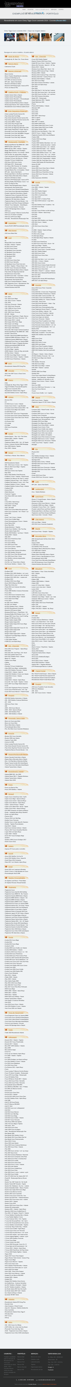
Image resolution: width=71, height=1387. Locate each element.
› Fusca (6, 1069)
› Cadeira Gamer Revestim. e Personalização (16, 99)
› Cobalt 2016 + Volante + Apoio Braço (14, 680)
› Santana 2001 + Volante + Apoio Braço (15, 1209)
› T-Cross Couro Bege (10, 1240)
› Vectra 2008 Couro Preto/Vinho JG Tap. (42, 172)
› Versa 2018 (34, 654)
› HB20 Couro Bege (36, 340)
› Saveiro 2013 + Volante (11, 1201)
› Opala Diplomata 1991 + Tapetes (40, 100)
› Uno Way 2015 (8, 560)
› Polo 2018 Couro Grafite (11, 1160)
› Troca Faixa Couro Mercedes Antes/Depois (16, 191)
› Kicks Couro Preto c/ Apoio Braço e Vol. (42, 633)
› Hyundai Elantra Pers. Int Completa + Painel (16, 170)
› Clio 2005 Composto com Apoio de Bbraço (16, 810)
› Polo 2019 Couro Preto (10, 1170)
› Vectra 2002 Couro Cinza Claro (40, 170)
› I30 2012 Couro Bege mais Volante (41, 358)
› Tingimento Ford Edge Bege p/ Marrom (15, 635)
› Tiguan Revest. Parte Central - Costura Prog (16, 1258)
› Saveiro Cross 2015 (10, 1203)
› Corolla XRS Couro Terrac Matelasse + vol (16, 959)
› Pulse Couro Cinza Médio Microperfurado (16, 509)
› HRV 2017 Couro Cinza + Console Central (43, 249)
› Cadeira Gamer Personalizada (13, 97)
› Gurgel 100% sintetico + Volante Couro (15, 168)
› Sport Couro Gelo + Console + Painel (41, 515)
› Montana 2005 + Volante (38, 73)
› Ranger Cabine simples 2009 (12, 620)
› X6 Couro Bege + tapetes (11, 349)
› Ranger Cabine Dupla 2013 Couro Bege (15, 624)
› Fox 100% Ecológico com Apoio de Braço (15, 1059)
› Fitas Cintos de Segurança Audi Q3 (14, 125)
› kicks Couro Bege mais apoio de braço (42, 627)
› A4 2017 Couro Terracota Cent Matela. (15, 268)
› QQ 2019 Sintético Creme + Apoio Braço (15, 392)
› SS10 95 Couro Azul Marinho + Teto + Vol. (43, 131)
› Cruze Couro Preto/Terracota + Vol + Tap (15, 689)
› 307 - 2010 (7, 702)
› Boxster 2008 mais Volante (12, 738)
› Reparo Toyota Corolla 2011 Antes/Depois (16, 763)
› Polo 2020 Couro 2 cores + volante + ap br (16, 1172)
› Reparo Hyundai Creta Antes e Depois (15, 757)
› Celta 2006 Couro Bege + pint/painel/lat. (15, 668)
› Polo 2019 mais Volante (11, 1166)
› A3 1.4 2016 (8, 258)
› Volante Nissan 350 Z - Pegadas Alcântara (16, 776)
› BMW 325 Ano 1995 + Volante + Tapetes (15, 148)
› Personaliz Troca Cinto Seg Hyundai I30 (15, 131)
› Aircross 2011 (8, 400)
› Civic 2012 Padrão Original (38, 191)
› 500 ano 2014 (8, 468)
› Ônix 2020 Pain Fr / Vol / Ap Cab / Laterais (43, 90)
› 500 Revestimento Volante (11, 463)
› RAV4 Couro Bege (9, 988)
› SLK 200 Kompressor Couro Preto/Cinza (42, 562)
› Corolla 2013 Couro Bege (11, 944)
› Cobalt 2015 (8, 678)
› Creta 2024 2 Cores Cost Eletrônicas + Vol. (43, 297)
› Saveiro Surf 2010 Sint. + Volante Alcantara (16, 1197)
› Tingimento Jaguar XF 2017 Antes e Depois (43, 402)
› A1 (5, 240)
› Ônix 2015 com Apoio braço (39, 84)
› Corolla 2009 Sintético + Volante (13, 950)
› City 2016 (34, 208)
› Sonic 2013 (34, 109)
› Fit (32, 228)
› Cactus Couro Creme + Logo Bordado (15, 406)
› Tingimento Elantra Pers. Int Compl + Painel (16, 905)
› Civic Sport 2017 (36, 197)
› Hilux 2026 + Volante (10, 979)
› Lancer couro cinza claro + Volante (41, 587)
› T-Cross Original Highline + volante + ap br (16, 1236)
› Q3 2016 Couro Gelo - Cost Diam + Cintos (16, 275)
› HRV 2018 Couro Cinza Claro (39, 255)
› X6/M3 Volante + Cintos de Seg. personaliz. (16, 351)
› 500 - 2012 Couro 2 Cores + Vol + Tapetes (16, 465)
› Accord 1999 (35, 185)
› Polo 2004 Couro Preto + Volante (13, 1147)
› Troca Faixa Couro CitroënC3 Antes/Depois (16, 189)
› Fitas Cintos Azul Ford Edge (12, 116)
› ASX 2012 (34, 575)
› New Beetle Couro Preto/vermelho (14, 1139)
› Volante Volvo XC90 (10, 780)
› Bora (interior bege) (10, 1049)
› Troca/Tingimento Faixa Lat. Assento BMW (16, 1015)
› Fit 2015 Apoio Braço (37, 236)
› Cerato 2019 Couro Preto (38, 475)
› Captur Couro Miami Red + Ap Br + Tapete (16, 806)
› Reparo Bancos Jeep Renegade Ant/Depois (43, 417)
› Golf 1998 (7, 1100)
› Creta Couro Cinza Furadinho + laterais (42, 313)
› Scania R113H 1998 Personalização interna (16, 226)
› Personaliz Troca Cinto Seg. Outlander (15, 137)
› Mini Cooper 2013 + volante (12, 320)
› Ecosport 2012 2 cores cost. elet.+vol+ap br (16, 575)
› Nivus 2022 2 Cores (10, 1141)
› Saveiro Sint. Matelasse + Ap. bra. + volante (16, 1186)
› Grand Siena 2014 (9, 523)
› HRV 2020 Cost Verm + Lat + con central (42, 259)
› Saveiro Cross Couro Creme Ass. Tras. (15, 1195)
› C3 (5, 402)
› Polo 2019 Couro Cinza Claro (12, 1162)
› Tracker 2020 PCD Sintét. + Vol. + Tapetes (43, 148)
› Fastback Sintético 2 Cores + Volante (14, 484)
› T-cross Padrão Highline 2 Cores (13, 1217)
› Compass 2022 (35, 411)
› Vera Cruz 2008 (35, 385)
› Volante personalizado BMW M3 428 (14, 345)
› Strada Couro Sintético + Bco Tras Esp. (15, 529)
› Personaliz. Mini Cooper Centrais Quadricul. (16, 329)
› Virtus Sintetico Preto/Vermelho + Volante (15, 1265)
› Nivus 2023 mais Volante (11, 1143)
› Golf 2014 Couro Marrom (11, 1112)
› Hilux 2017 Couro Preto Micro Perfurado (15, 987)
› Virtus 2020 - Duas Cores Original (13, 1271)
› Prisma (33, 104)
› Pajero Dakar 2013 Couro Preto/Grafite (42, 602)
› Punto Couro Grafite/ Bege (11, 519)
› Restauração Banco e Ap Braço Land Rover (16, 174)
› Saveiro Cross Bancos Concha (13, 1191)
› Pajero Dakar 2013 (36, 600)
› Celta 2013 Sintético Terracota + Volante (15, 670)
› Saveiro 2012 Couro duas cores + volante (16, 1199)
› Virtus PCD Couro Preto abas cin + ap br (15, 1267)
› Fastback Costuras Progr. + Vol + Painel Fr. (16, 480)
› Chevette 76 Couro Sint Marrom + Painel (15, 158)
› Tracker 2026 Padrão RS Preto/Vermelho (42, 162)
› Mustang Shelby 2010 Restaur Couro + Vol (16, 614)
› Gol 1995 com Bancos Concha (13, 1088)
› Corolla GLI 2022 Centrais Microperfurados (16, 957)
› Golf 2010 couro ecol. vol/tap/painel (14, 1108)
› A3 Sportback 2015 (9, 256)
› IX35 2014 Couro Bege (37, 363)
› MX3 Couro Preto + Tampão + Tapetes (42, 531)
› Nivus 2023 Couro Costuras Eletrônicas (15, 1145)
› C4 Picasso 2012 (9, 421)
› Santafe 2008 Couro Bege (38, 371)
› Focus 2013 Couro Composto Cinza (14, 594)
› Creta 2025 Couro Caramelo (39, 305)
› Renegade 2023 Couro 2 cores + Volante (42, 438)
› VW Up (6, 1317)
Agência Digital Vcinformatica (49, 1384)
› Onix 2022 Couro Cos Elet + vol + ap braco (43, 94)
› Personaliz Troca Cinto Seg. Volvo (13, 135)
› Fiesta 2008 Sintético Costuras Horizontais (16, 590)
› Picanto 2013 (35, 452)
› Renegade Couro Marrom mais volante (42, 431)
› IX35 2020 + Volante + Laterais (40, 367)
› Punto (6, 515)
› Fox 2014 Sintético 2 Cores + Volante (14, 1061)
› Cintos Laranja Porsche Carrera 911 (14, 114)
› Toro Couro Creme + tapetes (12, 546)
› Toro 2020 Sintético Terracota (12, 552)
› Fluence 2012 (8, 816)
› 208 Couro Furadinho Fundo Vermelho (42, 687)
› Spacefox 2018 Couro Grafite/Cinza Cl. (15, 1211)
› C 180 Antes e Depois (37, 544)
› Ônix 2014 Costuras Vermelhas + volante (42, 82)
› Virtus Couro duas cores (11, 1263)
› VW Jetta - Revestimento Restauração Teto (16, 218)
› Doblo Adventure (9, 492)
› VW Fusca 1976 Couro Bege (12, 216)
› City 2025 (34, 216)
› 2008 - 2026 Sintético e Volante (13, 713)
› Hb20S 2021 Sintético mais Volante (41, 334)
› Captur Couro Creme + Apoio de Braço (15, 800)
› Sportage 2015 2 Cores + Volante (40, 461)
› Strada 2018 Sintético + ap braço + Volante (16, 533)
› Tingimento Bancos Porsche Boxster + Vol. (16, 201)
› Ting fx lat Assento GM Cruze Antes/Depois (16, 156)
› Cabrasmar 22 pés (9, 66)
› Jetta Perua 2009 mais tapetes (13, 1121)
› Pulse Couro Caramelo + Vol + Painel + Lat (16, 511)
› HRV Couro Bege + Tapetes (39, 245)
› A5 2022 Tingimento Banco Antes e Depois (16, 270)
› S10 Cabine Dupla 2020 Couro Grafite (42, 127)
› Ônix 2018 (34, 86)
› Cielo (6, 383)
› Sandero (7, 837)
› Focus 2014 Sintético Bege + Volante (14, 596)
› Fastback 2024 (8, 488)
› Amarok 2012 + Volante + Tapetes (13, 1040)
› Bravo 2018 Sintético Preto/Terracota (14, 474)
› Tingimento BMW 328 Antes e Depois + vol (16, 337)
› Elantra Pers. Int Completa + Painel (41, 330)
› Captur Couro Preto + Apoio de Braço (14, 808)
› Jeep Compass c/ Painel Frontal (13, 1306)
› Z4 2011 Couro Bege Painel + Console (15, 355)
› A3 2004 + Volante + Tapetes (12, 244)
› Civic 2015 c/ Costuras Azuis (39, 195)
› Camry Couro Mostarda (11, 973)
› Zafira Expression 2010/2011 (39, 178)
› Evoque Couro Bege (37, 501)
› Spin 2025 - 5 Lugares (37, 121)
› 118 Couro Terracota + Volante (13, 304)
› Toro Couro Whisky (9, 542)
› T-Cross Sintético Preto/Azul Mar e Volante (16, 1215)
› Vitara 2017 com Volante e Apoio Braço (15, 862)
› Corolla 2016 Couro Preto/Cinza (13, 953)
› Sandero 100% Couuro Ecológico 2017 (15, 839)
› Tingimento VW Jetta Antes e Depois (14, 199)
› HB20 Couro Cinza (36, 338)
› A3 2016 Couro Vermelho (11, 262)
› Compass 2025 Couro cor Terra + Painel (42, 413)
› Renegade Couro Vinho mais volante (41, 433)
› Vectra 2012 (34, 176)
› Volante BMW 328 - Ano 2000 (12, 774)
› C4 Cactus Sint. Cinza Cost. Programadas (16, 413)
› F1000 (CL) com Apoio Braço (12, 641)
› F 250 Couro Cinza (9, 637)
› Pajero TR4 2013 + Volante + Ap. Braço (42, 608)
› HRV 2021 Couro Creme (38, 263)
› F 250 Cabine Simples (10, 639)
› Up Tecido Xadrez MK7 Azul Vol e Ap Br (15, 1289)
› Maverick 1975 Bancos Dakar (12, 83)
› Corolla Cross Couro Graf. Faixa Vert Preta (16, 961)
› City (32, 202)
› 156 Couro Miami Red (10, 233)
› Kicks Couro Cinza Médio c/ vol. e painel (42, 639)
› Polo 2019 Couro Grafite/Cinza (13, 1168)
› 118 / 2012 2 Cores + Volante (12, 300)
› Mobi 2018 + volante (10, 505)
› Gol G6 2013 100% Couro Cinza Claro (15, 1096)
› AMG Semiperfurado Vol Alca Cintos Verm (43, 539)
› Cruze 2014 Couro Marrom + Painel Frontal (16, 691)
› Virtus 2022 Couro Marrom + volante (14, 1273)
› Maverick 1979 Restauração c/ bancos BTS (16, 85)
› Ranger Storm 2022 (10, 631)
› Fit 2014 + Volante (36, 232)
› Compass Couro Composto (39, 415)
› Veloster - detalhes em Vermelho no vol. (42, 379)
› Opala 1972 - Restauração (38, 98)
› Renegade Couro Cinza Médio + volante (42, 425)
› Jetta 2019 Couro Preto (11, 1127)
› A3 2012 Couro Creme (10, 246)
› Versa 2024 (34, 658)
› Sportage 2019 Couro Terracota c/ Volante (43, 467)
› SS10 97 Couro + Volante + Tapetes (41, 133)
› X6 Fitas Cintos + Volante (11, 353)
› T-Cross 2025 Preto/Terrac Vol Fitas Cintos (16, 1250)
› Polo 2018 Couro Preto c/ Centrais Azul (15, 1158)
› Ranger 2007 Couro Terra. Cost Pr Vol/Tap (16, 616)
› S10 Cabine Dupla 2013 (38, 123)
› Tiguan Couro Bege (10, 1259)
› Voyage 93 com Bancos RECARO (13, 1275)
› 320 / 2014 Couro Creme (11, 310)
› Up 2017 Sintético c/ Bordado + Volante (15, 1285)
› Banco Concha (8, 74)
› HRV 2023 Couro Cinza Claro (39, 269)
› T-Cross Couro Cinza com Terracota (14, 1230)
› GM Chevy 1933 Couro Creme (13, 162)
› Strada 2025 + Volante (10, 534)
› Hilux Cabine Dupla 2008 (11, 981)
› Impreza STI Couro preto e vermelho (14, 849)
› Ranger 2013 (8, 626)
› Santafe (33, 369)
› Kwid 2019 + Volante (10, 826)
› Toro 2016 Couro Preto (10, 544)
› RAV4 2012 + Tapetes (10, 994)
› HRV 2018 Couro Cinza (38, 253)
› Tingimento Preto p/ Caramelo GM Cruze (15, 195)
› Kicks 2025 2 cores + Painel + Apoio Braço (43, 641)
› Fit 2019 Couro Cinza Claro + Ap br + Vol (42, 243)
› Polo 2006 (7, 1149)
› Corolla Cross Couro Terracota (13, 963)
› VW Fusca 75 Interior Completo (13, 214)
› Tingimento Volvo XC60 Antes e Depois (15, 929)
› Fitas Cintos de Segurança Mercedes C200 (16, 127)
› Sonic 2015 (34, 113)
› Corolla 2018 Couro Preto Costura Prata (15, 955)
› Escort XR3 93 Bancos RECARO (13, 583)
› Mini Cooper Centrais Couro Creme (14, 326)
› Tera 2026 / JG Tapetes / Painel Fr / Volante (16, 1213)
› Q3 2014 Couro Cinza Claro (12, 273)
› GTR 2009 (34, 615)
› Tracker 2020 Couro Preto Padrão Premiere (43, 156)
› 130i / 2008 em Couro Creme (12, 308)
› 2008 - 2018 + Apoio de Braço (12, 710)
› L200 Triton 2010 (36, 591)
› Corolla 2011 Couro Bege (11, 940)
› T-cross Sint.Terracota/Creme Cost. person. (16, 1222)
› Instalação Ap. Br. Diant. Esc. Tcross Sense (16, 59)
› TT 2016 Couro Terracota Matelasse (14, 285)
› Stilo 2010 (7, 536)
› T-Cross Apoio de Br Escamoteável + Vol (15, 1246)
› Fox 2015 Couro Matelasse (12, 1063)
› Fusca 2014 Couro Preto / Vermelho (14, 1081)
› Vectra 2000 (34, 166)
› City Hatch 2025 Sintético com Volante (42, 220)
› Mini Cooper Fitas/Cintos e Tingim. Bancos (16, 129)
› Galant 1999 (35, 583)
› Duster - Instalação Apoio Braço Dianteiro (16, 812)
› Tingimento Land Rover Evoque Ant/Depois (16, 203)
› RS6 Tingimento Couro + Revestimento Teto (16, 283)
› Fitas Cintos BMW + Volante (12, 121)
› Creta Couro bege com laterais (40, 317)
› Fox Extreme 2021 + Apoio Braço (13, 1067)
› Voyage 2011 (8, 1279)
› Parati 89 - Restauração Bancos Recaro (15, 1178)
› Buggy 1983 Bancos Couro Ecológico (14, 150)
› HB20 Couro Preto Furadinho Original (41, 346)
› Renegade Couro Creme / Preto (40, 427)
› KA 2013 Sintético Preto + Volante (13, 606)
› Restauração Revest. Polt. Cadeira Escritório (16, 104)
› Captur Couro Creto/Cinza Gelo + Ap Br (15, 797)
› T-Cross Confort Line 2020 (11, 1242)
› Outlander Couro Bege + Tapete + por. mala (43, 596)
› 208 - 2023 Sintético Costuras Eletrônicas (16, 700)
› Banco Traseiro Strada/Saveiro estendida (15, 76)
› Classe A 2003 (35, 542)
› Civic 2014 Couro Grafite (38, 193)
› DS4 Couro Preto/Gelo (10, 427)
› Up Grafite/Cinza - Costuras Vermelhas (15, 1283)
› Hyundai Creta (8, 1304)
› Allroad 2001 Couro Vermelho (12, 242)
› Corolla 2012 (8, 942)
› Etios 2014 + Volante (10, 975)
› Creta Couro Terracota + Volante (40, 319)
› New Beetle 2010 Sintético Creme (13, 1135)
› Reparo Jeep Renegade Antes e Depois (15, 185)
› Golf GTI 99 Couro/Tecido (11, 1102)
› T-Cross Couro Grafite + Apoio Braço (14, 1228)
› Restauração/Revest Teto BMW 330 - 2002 (16, 144)
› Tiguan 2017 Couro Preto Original (13, 1256)
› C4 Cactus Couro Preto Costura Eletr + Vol (16, 407)
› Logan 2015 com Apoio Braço (12, 831)
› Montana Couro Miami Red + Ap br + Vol (42, 69)
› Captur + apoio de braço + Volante (14, 804)
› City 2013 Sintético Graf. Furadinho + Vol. (43, 204)
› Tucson (33, 391)
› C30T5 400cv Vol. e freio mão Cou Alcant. (16, 1327)
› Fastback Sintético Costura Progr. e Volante (16, 486)
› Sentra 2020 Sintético (37, 651)
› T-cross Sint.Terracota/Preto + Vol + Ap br (16, 1221)
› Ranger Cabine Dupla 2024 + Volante (14, 633)
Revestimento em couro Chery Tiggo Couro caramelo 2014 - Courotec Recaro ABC (35, 20)
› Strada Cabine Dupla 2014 (11, 531)
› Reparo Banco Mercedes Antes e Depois (15, 175)
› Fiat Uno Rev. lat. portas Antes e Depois (15, 154)
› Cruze (6, 685)
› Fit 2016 (33, 239)
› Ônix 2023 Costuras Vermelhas (40, 96)
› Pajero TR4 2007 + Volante (39, 606)
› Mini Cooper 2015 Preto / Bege (13, 322)
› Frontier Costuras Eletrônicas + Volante (42, 619)
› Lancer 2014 (35, 589)
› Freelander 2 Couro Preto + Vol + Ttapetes (43, 507)
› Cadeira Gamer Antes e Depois (13, 95)
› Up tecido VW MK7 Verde (11, 1294)
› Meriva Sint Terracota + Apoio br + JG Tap (43, 65)
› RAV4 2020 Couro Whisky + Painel (14, 996)
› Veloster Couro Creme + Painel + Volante (42, 381)
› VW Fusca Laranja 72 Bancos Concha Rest (16, 212)
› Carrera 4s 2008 (9, 742)
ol (26, 952)
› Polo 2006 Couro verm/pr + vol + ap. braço (16, 1151)
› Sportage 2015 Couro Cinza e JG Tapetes (43, 463)
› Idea (5, 500)
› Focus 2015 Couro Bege (11, 598)
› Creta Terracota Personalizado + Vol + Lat (43, 326)
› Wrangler (34, 444)
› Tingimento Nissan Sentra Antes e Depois (16, 919)
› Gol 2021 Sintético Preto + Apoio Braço (15, 1098)
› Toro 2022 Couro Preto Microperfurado (15, 554)
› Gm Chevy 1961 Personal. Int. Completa (15, 166)
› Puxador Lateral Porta (10, 333)
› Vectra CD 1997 (36, 164)
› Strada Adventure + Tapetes (12, 527)
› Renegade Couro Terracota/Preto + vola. (42, 419)
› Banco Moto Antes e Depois (12, 725)
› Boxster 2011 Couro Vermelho (12, 736)
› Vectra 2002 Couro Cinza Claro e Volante (42, 168)
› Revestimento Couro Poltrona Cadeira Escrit (16, 106)
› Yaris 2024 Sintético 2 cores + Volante (15, 1006)
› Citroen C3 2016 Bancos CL (12, 78)
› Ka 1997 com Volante (10, 604)
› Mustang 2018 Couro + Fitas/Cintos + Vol (15, 612)
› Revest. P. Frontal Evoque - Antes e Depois (43, 499)
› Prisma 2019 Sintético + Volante (40, 106)
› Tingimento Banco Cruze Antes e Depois (15, 909)
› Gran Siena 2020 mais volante (13, 496)
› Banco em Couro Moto (10, 723)
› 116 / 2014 (7, 296)
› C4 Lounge (7, 423)
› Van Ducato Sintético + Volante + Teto (14, 564)
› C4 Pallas (7, 425)
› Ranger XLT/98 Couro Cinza (12, 618)
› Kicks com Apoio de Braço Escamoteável (42, 635)
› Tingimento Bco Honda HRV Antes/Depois (43, 278)
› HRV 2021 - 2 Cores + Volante (39, 261)
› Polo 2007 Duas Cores (10, 1153)
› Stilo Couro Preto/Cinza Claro (12, 538)
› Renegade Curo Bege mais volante (41, 423)
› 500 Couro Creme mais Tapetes (13, 470)
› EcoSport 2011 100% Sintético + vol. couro (16, 573)
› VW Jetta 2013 (8, 1314)
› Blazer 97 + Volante (10, 658)
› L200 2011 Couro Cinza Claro (39, 593)
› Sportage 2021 (35, 471)
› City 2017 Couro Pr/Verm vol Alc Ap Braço (43, 210)
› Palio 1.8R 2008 (9, 507)
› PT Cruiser (7, 375)
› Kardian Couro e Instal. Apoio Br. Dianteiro (16, 822)
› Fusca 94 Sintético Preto (11, 1077)
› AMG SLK (34, 540)
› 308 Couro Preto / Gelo (11, 704)
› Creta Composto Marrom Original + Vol (42, 315)
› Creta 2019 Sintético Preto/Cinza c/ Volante (43, 293)
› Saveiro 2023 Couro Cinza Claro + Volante (16, 1205)
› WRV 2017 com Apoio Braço (39, 280)
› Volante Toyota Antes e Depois (13, 767)
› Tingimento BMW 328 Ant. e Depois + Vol (15, 897)
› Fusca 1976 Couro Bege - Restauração (15, 1075)
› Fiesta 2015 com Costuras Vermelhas (15, 587)
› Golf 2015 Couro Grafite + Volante (14, 1117)
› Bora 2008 (7, 1048)
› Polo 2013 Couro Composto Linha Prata (15, 1156)
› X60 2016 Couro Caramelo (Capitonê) (42, 524)
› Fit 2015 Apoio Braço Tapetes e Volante (42, 237)
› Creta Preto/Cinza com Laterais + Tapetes (43, 323)
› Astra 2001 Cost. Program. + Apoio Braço (15, 648)
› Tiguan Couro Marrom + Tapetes (13, 1261)
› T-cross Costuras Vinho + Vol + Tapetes (15, 1219)
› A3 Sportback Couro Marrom (12, 252)
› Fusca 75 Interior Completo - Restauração (16, 1073)
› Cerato (33, 473)
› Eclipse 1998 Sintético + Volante (40, 581)
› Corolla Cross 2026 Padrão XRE (13, 971)
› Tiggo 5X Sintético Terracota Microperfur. (15, 386)
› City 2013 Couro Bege (37, 206)
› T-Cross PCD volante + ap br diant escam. (16, 1234)
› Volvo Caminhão (9, 1310)
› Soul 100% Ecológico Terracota (40, 457)
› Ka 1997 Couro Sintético (11, 602)
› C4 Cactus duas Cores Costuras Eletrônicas (16, 415)
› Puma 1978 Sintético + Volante (13, 789)
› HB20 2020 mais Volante (38, 344)
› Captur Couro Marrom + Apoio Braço (14, 802)
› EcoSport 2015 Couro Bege (12, 581)
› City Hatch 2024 (36, 218)
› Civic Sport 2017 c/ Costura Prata (40, 199)
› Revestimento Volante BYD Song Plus (15, 366)
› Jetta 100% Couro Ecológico (12, 1129)
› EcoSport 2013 (8, 579)
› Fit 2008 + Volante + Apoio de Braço (41, 230)
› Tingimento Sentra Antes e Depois (40, 652)
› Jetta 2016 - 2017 (9, 1125)
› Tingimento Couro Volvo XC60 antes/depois (16, 931)
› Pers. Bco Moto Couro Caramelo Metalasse (16, 729)
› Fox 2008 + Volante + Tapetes (12, 1055)
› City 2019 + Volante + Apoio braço (40, 212)
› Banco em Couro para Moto (12, 721)
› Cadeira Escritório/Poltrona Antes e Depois (16, 102)
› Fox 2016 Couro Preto (10, 1065)
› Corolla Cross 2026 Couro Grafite (13, 969)
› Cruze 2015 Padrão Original (39, 59)
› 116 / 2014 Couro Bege (11, 298)
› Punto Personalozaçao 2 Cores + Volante (15, 521)
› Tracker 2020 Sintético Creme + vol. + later (43, 152)
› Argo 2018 (7, 472)
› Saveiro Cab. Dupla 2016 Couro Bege (15, 1189)
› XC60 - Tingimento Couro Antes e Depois (15, 1331)
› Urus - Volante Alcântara (38, 492)
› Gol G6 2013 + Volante (10, 1094)
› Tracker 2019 (35, 141)
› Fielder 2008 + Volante (10, 977)
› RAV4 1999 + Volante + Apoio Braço (14, 990)
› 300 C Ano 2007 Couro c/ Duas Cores (15, 373)
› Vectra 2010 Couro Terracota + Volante (42, 174)
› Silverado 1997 (35, 108)
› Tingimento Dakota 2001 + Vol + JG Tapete (16, 442)
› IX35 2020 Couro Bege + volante (40, 365)
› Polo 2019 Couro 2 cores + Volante (14, 1164)
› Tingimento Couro (9, 890)
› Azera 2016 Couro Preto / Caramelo (41, 288)
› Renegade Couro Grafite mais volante (42, 429)
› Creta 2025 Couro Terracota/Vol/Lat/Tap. (42, 307)
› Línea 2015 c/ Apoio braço (11, 501)
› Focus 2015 (7, 600)
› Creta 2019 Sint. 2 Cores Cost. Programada (43, 291)
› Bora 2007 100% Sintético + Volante (14, 1046)
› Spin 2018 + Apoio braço (38, 115)
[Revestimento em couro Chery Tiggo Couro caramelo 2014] (9, 40)
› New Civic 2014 (35, 274)
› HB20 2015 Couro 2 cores (38, 342)
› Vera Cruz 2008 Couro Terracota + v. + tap (43, 387)
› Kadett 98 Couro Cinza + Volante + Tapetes (43, 63)
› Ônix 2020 (34, 88)
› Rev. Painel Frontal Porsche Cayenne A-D (43, 675)
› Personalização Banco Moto (12, 727)
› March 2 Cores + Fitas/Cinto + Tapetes (42, 647)
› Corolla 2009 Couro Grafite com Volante (15, 948)
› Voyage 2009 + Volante (11, 1277)
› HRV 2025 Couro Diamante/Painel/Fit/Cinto (43, 272)
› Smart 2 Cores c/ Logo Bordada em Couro (16, 871)
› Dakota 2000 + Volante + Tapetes (13, 438)
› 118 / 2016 (7, 302)
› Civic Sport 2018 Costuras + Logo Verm (42, 200)
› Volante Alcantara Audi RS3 (12, 287)
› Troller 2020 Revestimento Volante (14, 1032)
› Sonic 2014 (34, 111)
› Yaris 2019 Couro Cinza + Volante (13, 1004)
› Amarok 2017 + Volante (11, 1044)
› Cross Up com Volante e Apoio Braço (14, 1053)
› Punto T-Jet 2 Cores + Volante (12, 517)
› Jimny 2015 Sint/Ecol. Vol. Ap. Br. (13, 856)
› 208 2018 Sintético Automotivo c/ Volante (15, 698)
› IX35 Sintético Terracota (38, 361)
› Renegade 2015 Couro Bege (39, 421)
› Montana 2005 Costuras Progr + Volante (42, 71)
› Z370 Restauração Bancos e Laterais (41, 666)
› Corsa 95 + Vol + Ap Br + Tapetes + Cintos (16, 682)
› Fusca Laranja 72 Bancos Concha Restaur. (16, 1071)
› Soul (32, 454)
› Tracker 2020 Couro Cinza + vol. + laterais (43, 146)
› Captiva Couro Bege (10, 660)
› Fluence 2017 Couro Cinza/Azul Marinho (15, 830)
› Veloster (33, 383)
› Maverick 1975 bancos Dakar (12, 610)
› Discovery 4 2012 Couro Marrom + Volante (43, 503)
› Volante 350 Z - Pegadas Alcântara (41, 664)
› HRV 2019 (34, 257)
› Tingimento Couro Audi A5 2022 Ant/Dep (15, 892)
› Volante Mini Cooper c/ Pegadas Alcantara (16, 343)
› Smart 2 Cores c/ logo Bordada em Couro (43, 556)
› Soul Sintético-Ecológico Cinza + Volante (42, 456)
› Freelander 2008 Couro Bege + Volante (42, 505)
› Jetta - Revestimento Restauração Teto (15, 1131)
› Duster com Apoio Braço (11, 814)
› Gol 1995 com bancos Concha (13, 79)
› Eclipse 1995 (35, 579)
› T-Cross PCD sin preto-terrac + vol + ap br (16, 1232)
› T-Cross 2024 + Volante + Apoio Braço (15, 1248)
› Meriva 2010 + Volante (37, 67)
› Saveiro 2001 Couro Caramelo (13, 1193)
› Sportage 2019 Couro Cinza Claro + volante (43, 469)
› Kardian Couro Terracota (11, 820)
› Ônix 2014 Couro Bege (37, 80)
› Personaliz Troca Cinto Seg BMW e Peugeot (16, 133)
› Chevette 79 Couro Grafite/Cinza (13, 160)
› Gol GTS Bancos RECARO (12, 1104)
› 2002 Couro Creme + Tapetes (39, 400)
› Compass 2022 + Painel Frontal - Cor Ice (42, 409)
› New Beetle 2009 (9, 1133)
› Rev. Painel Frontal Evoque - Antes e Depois (43, 673)
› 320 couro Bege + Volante (38, 522)
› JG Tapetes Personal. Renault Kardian (15, 882)
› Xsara (6, 429)
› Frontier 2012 (35, 617)
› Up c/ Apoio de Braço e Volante (13, 1293)
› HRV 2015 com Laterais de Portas (41, 247)
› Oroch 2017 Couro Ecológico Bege (14, 835)
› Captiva (6, 662)
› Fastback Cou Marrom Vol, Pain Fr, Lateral (16, 478)
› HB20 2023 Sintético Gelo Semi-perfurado (43, 350)
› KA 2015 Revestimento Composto (13, 608)
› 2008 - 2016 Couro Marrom (12, 708)
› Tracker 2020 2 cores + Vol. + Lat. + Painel (43, 154)
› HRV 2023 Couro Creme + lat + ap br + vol (43, 267)
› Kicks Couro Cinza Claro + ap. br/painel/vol (43, 629)
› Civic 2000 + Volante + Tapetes (40, 187)
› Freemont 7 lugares (10, 494)
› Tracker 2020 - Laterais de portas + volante (43, 145)
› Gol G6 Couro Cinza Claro (11, 1092)
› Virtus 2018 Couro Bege (11, 1269)
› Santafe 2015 (35, 373)
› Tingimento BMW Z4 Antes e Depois (14, 899)
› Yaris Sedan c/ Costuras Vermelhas (14, 1000)
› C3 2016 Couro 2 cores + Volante (13, 404)
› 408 (5, 706)
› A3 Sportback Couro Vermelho (12, 250)
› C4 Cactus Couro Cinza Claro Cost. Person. (16, 417)
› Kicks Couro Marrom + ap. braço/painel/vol (43, 637)
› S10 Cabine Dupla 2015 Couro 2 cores (42, 125)
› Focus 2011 (7, 592)
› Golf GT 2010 (8, 1106)
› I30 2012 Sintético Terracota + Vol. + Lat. (42, 356)
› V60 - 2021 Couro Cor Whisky (12, 1325)
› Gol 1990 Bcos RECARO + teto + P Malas (16, 1086)
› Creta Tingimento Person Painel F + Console (43, 309)
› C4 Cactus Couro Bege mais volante (14, 409)
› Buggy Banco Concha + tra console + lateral (16, 152)
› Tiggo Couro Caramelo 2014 (12, 388)
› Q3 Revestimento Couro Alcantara (14, 277)
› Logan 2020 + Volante (10, 833)
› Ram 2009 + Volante (10, 448)
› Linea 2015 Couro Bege (11, 503)
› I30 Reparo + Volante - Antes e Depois (42, 354)
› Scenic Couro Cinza (10, 841)
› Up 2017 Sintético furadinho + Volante (15, 1287)
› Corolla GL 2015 (9, 946)
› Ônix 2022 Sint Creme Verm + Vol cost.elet (43, 92)
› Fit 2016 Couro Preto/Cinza (39, 241)
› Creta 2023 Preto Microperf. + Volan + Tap (43, 303)
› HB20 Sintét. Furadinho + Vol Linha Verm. (43, 332)
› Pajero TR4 (34, 604)
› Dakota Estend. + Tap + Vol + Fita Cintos (15, 436)
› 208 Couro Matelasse (37, 689)
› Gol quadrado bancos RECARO (13, 1084)
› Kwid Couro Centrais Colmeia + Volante (15, 828)
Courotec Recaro (32, 1384)
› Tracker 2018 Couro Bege (38, 139)
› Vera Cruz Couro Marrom (38, 389)
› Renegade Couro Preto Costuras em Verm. (43, 437)
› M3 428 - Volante (9, 314)
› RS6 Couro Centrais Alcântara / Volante (15, 281)
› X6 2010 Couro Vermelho (11, 347)
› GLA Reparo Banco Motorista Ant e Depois (43, 548)
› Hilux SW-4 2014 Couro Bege (12, 983)
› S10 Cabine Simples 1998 (38, 129)
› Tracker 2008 (35, 137)
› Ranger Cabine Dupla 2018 (12, 629)
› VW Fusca (7, 211)
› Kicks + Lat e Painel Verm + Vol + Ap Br (42, 621)
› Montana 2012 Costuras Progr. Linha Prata (43, 75)
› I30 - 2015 (34, 360)
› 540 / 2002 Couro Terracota (12, 312)
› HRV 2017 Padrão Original (38, 251)
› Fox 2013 (7, 1057)
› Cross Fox (7, 1051)
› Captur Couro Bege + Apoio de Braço (14, 798)
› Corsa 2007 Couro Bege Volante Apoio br (16, 683)
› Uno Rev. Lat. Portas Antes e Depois (14, 562)
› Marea (6, 498)
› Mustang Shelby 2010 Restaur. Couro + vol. (16, 181)
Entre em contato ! (62, 20)
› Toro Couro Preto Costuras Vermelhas (15, 550)
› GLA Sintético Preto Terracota (39, 546)
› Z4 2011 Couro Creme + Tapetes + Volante (16, 357)
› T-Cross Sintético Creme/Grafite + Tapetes (16, 1224)
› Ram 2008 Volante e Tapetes (12, 446)
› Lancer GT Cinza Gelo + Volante (40, 585)
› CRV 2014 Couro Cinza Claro (39, 226)
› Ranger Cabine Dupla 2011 (12, 622)
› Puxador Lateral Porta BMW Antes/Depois (16, 335)
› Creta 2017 (34, 289)
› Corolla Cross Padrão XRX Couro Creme (15, 965)
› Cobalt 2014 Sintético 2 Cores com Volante (16, 674)
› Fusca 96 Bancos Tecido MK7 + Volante (15, 1079)
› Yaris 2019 (7, 1002)
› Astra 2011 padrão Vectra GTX (13, 654)
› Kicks (33, 643)
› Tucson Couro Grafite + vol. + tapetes (41, 393)
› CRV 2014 (34, 224)
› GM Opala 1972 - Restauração (13, 164)
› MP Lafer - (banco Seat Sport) (12, 81)
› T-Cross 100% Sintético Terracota (13, 1238)
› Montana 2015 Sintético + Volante (40, 78)
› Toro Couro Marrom (10, 548)
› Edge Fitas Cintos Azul (10, 585)
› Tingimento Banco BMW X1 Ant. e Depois (16, 901)
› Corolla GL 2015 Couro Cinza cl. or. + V (15, 952)
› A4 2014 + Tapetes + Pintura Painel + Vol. (16, 266)
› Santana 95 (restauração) (11, 1207)
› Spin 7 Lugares (35, 119)
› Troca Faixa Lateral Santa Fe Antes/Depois (43, 375)
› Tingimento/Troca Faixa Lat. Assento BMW (16, 341)
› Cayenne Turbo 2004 (10, 740)
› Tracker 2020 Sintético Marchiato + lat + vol (43, 143)
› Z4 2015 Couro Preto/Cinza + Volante (14, 359)
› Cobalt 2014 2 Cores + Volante (13, 676)
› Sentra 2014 (35, 649)
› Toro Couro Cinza (9, 540)
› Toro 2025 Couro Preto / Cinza (13, 556)
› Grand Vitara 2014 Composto (12, 860)
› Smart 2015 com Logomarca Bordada (15, 869)
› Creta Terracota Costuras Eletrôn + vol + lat (43, 325)
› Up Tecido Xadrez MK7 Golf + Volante (15, 1291)
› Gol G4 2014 (8, 1090)
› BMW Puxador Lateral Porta (12, 146)
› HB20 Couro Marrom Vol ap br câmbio (42, 348)
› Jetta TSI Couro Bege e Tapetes (13, 1123)
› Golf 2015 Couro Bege (10, 1116)
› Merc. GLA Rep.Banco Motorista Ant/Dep (15, 761)
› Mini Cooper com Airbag (11, 324)
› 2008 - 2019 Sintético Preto (12, 711)
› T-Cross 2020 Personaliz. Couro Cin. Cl (15, 1244)
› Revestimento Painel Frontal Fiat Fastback (43, 677)
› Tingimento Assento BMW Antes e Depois (16, 197)
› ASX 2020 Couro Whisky (38, 577)
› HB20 (33, 336)
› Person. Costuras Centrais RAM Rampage (16, 444)
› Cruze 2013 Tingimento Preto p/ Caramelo (16, 687)
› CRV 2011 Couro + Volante (39, 222)
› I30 (32, 352)
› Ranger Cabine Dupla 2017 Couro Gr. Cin (16, 627)
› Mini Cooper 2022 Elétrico (11, 327)
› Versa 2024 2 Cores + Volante (39, 660)
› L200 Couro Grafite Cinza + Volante (41, 595)
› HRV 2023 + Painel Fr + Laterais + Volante (43, 270)
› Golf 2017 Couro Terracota (12, 1119)
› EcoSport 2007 (8, 571)
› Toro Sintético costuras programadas (14, 558)
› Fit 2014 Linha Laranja (37, 234)
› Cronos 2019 (8, 490)
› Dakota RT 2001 (9, 440)
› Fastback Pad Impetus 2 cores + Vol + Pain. (16, 482)
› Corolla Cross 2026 (9, 967)
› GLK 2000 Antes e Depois (38, 550)
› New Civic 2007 (35, 276)
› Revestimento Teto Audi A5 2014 (13, 187)
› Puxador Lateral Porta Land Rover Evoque (43, 509)
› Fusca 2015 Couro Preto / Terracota (14, 1082)
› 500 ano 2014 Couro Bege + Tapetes (14, 466)
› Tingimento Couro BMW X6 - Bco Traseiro (16, 894)
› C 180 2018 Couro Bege (38, 552)
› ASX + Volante (35, 573)
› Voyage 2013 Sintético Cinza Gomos (14, 1281)
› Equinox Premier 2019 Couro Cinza (41, 61)
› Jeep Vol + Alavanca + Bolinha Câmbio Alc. (16, 1308)
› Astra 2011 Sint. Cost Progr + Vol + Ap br (15, 652)
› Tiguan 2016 (8, 1254)
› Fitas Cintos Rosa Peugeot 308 (13, 123)
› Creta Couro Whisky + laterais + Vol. (41, 311)
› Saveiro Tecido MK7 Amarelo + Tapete (15, 1184)
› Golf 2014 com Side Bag (11, 1114)
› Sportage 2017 (35, 465)
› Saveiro (6, 1180)
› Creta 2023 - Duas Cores (38, 301)
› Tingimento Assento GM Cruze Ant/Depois (43, 135)
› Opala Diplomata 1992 (37, 102)
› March (33, 645)
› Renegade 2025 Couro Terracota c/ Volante (43, 440)
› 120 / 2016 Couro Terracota (12, 306)
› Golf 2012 (7, 1110)
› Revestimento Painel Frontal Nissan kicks (42, 679)
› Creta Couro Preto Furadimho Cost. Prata (43, 321)
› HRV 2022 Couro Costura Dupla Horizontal (43, 265)
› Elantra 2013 (35, 328)
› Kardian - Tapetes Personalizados (13, 824)
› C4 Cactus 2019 (9, 419)
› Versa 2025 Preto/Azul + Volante (40, 662)
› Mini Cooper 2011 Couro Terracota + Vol (15, 318)
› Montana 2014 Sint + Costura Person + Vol (43, 76)
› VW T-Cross (8, 1315)
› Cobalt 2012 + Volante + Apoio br (13, 672)
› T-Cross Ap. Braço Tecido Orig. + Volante (15, 1226)
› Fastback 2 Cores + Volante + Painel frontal (16, 476)
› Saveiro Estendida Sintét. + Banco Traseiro (16, 1188)
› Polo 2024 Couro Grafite (11, 1174)
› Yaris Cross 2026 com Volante (12, 1008)
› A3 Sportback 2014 (9, 254)
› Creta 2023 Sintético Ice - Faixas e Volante (43, 299)
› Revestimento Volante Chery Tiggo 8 (14, 390)
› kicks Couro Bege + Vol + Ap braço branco (43, 625)
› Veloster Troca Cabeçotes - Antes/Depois (15, 205)
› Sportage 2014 (35, 459)
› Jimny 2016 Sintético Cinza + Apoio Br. (15, 858)
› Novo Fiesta (8, 589)
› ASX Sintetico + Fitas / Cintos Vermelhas (42, 571)
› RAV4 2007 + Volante (10, 992)
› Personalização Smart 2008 (39, 558)
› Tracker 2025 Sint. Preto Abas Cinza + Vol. (43, 160)
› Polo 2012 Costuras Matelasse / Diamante (16, 1154)
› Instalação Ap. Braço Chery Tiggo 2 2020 (15, 385)
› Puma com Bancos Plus (11, 87)
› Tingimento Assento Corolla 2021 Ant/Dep (16, 927)
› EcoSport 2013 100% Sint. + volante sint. (15, 577)
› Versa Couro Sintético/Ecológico (40, 656)
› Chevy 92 (7, 664)
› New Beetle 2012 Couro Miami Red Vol (15, 1137)
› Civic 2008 (34, 189)
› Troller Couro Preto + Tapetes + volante (42, 442)
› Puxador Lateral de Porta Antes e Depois (15, 193)
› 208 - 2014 (34, 691)
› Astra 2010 (7, 650)
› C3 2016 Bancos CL (10, 411)
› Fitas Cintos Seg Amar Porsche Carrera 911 (16, 119)
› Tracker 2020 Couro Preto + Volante (41, 150)
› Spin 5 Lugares (35, 117)
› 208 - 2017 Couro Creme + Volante (41, 692)
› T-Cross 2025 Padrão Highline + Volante (15, 1252)
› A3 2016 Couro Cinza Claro (12, 260)
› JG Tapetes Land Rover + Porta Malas (15, 880)
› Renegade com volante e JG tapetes (41, 435)
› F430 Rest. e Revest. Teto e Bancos (14, 455)
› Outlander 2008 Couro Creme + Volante (42, 598)
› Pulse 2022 (7, 513)
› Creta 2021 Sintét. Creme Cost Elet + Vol (42, 295)
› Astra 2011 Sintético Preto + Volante (14, 656)
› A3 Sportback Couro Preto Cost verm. (15, 264)
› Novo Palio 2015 (9, 525)
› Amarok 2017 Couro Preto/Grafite (13, 1042)
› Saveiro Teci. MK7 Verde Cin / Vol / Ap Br (15, 1182)
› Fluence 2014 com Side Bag (12, 818)
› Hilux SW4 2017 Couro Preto (12, 985)
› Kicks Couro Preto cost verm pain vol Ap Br (43, 623)
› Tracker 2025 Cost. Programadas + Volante (43, 158)
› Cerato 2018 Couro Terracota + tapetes (42, 477)
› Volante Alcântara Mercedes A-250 (41, 564)
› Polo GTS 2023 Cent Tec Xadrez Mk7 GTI (16, 1176)
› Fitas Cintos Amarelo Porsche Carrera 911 (16, 118)
